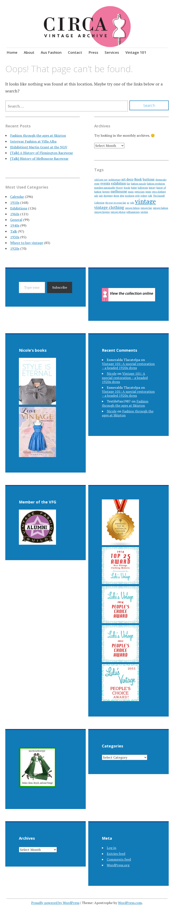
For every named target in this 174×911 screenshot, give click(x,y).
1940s (14, 225)
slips (122, 195)
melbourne (119, 191)
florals (127, 187)
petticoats (140, 191)
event (97, 183)
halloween (143, 187)
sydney (143, 195)
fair (128, 183)
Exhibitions (18, 208)
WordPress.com (130, 902)
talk (150, 195)
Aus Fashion (51, 52)
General (16, 219)
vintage (145, 201)
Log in (111, 847)
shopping (108, 195)
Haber (134, 187)
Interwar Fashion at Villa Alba (33, 141)
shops (116, 195)
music (131, 191)
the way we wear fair (115, 202)
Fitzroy (119, 187)
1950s (14, 202)
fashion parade (138, 183)
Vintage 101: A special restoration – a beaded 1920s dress (128, 365)
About (29, 52)
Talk (13, 231)
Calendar (17, 196)
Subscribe (59, 287)
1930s (14, 237)
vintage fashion (160, 208)
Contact (75, 52)
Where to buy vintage (26, 242)
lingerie (106, 191)
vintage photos (118, 212)
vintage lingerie (102, 212)
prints (148, 191)
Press (93, 52)
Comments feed (119, 859)
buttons (148, 179)
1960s (14, 214)
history (152, 187)
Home (12, 52)
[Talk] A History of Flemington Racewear (41, 152)
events (105, 183)
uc (128, 202)
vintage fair (146, 208)
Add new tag (100, 179)
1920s (14, 248)
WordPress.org (118, 865)
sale (101, 195)
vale (132, 202)
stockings (129, 195)
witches (144, 212)
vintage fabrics (132, 208)
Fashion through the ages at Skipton (38, 135)
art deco (127, 179)
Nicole (111, 373)
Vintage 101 (135, 52)
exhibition (118, 183)
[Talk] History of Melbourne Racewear (39, 158)
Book (138, 179)
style (137, 195)
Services (112, 52)
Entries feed (116, 853)
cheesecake (160, 179)
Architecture (114, 179)
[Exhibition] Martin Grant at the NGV (38, 147)
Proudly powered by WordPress (55, 902)
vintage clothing (109, 207)
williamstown (133, 212)
